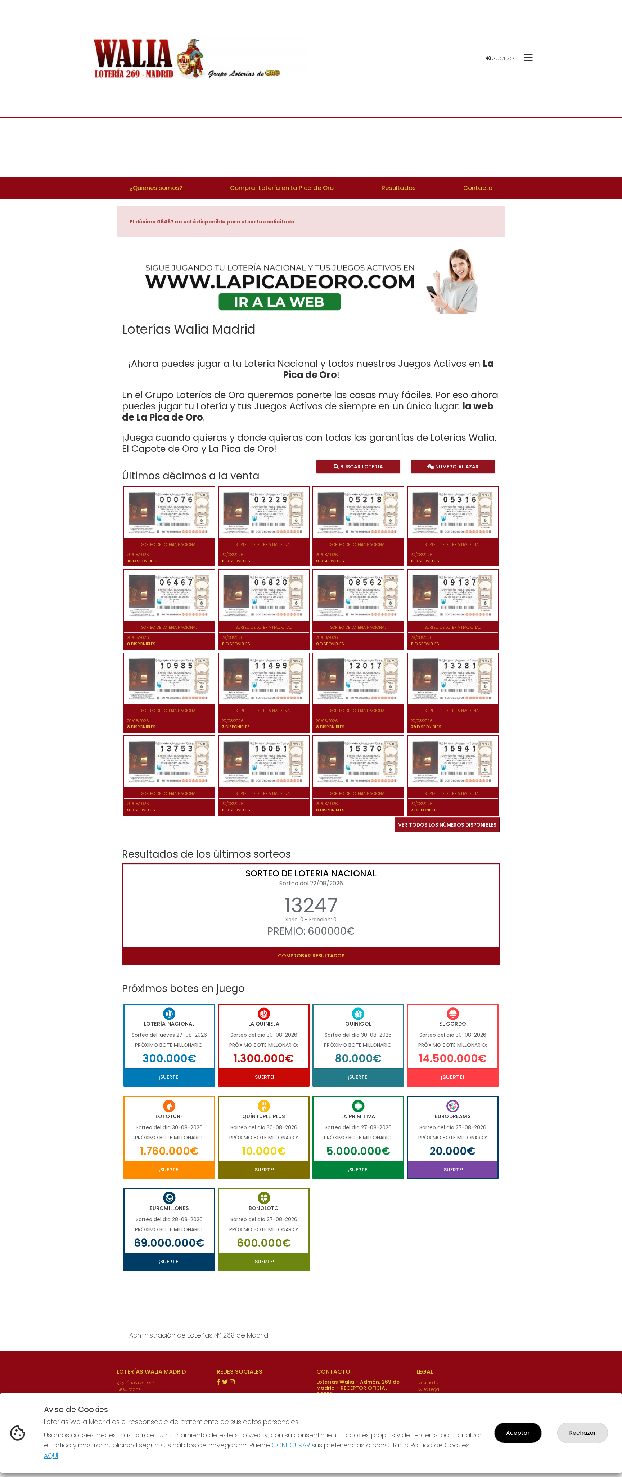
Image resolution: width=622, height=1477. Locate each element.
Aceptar (518, 1433)
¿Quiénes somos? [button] (156, 187)
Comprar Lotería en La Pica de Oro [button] (282, 187)
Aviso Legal (428, 1389)
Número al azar (455, 466)
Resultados (128, 1389)
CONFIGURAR (291, 1445)
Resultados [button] (399, 187)
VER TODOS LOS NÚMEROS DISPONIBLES (447, 824)
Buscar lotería (361, 466)
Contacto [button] (477, 187)
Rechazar (582, 1433)
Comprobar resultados (311, 955)
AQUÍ (51, 1455)
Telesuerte (427, 1382)
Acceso (502, 58)
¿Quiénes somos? (135, 1382)
